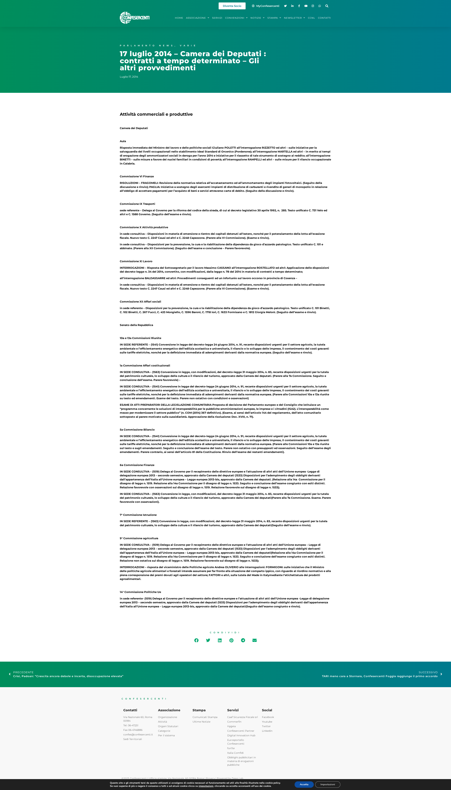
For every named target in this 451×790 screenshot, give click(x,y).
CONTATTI (324, 17)
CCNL (311, 17)
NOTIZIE (256, 17)
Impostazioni (327, 784)
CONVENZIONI (234, 17)
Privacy (210, 778)
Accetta (304, 784)
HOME (179, 17)
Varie (188, 45)
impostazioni (206, 786)
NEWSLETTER (293, 17)
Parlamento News (147, 45)
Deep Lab (237, 778)
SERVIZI (217, 17)
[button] (327, 6)
